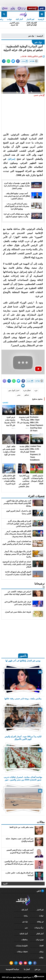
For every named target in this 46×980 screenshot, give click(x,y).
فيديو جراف (40, 940)
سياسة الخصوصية (12, 969)
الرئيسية (41, 19)
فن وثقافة (40, 922)
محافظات (24, 940)
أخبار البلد (19, 19)
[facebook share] (18, 61)
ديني (26, 928)
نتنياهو (27, 395)
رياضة (26, 916)
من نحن (37, 969)
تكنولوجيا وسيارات (22, 945)
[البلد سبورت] (32, 8)
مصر (19, 395)
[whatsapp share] (8, 61)
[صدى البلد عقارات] (12, 8)
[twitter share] (13, 61)
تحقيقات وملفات (22, 951)
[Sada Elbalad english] (5, 8)
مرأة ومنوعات (39, 928)
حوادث (9, 19)
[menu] (42, 14)
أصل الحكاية (24, 934)
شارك (23, 61)
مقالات (41, 957)
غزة (36, 390)
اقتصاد (41, 945)
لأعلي (39, 891)
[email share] (4, 61)
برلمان (41, 951)
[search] (4, 14)
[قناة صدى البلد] (42, 8)
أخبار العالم (40, 934)
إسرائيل (10, 159)
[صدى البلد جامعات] (21, 8)
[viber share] (4, 381)
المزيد (5, 884)
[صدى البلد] (23, 14)
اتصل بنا (27, 969)
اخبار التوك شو (14, 390)
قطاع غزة (27, 390)
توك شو (31, 36)
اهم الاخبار (30, 19)
